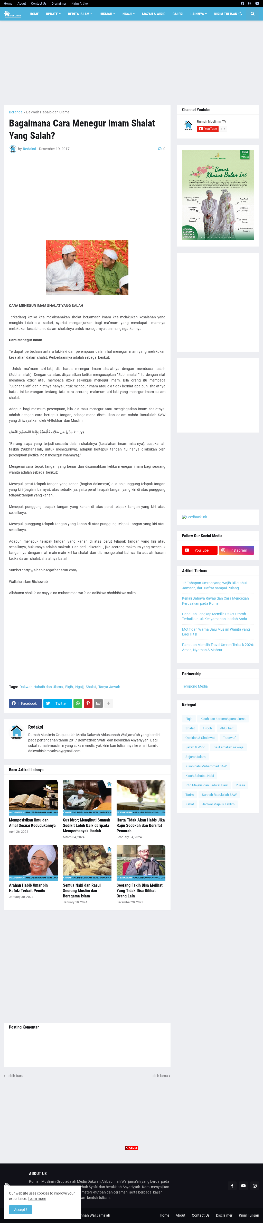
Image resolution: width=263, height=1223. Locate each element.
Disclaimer (59, 3)
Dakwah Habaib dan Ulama (48, 112)
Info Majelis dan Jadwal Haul (206, 785)
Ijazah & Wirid (195, 747)
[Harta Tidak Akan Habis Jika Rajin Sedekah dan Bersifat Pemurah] (141, 798)
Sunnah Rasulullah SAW (219, 795)
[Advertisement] (131, 63)
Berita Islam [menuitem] (78, 14)
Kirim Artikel (79, 3)
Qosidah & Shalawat (200, 738)
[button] (240, 14)
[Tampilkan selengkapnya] (108, 703)
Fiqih (69, 687)
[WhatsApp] (77, 703)
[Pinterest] (88, 703)
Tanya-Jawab (109, 687)
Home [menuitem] (34, 14)
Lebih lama (159, 1076)
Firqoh (207, 728)
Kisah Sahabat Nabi (199, 776)
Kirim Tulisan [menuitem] (225, 14)
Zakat (189, 804)
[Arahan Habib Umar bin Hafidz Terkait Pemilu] (33, 863)
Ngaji (79, 687)
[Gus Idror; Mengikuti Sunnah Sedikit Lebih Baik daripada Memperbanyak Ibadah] (87, 798)
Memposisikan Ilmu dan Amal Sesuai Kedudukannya (32, 823)
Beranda (16, 112)
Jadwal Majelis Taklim (218, 804)
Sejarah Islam (195, 757)
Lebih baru (14, 1076)
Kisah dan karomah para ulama (223, 719)
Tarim (189, 795)
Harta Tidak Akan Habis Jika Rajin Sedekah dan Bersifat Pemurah (141, 825)
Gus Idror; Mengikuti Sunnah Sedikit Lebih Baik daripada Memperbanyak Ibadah (86, 825)
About (21, 3)
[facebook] (242, 3)
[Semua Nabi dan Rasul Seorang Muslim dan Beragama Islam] (87, 863)
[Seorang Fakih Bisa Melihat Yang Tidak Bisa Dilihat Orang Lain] (141, 863)
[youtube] (257, 3)
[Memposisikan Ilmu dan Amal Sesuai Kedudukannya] (33, 798)
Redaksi (35, 727)
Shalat (91, 687)
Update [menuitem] (52, 14)
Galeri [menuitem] (178, 14)
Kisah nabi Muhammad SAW (206, 766)
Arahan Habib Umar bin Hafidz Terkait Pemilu (28, 888)
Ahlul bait (226, 728)
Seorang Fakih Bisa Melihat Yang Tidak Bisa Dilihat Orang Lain (140, 890)
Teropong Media (195, 686)
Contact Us (38, 3)
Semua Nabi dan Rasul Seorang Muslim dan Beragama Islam (82, 890)
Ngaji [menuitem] (127, 14)
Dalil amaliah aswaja (228, 747)
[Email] (98, 703)
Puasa (240, 785)
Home (8, 3)
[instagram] (249, 3)
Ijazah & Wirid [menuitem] (153, 14)
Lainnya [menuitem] (197, 14)
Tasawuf (229, 738)
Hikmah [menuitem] (106, 14)
